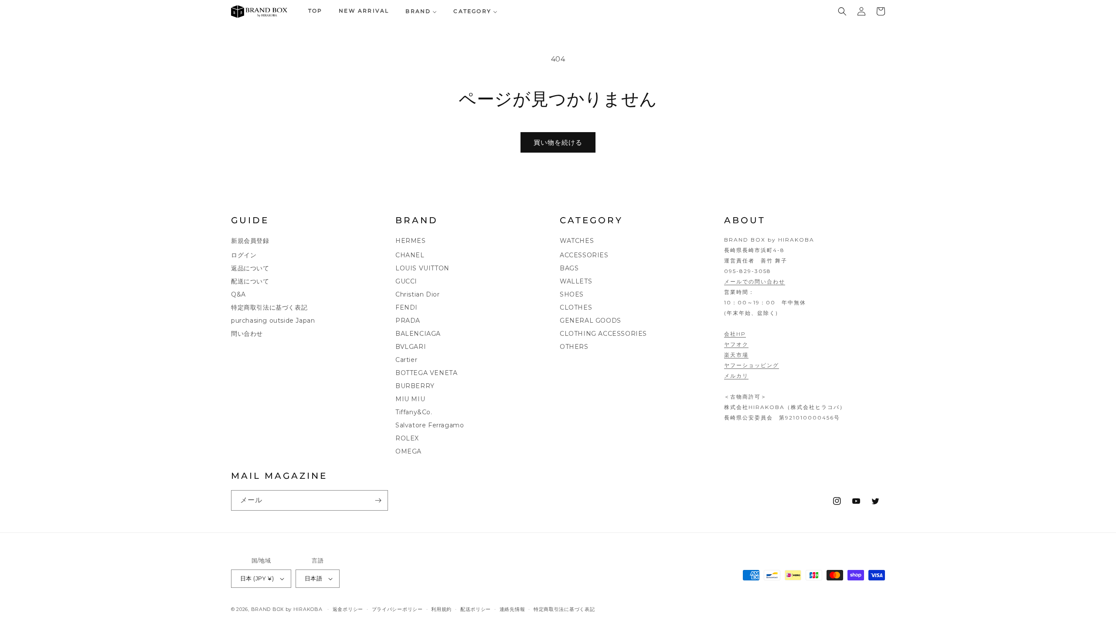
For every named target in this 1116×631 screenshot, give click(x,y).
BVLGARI (410, 347)
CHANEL (410, 255)
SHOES (572, 294)
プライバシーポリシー (397, 609)
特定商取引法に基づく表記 (269, 307)
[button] (842, 11)
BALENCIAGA (418, 334)
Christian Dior (417, 294)
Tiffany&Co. (413, 412)
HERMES (410, 241)
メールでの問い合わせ (754, 281)
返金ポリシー (348, 609)
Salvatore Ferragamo (429, 425)
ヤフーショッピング (751, 365)
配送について (250, 281)
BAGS (569, 268)
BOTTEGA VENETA (426, 373)
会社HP (735, 334)
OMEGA (408, 451)
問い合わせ (247, 334)
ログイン (243, 255)
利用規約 (441, 609)
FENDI (406, 307)
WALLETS (576, 281)
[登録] (378, 500)
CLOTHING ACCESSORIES (603, 334)
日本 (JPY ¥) (257, 578)
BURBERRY (415, 386)
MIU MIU (410, 399)
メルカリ (736, 375)
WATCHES (577, 241)
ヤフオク (736, 344)
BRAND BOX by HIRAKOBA (287, 609)
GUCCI (406, 281)
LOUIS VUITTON (422, 268)
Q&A (238, 294)
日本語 (313, 578)
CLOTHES (576, 307)
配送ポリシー (475, 609)
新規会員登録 (250, 241)
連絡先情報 (512, 609)
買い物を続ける (558, 142)
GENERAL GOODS (590, 320)
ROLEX (407, 438)
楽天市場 (736, 354)
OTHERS (574, 347)
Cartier (406, 360)
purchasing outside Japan (273, 320)
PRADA (407, 320)
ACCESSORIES (584, 255)
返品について (250, 268)
